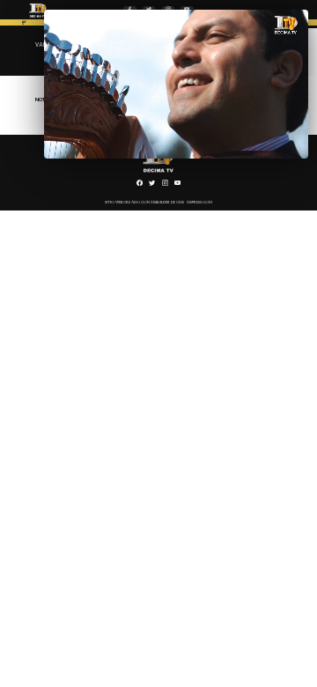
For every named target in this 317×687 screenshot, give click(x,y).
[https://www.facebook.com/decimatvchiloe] (139, 185)
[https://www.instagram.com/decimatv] (165, 185)
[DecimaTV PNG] (38, 18)
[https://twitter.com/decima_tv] (152, 185)
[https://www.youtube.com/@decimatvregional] (177, 185)
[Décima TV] (24, 24)
